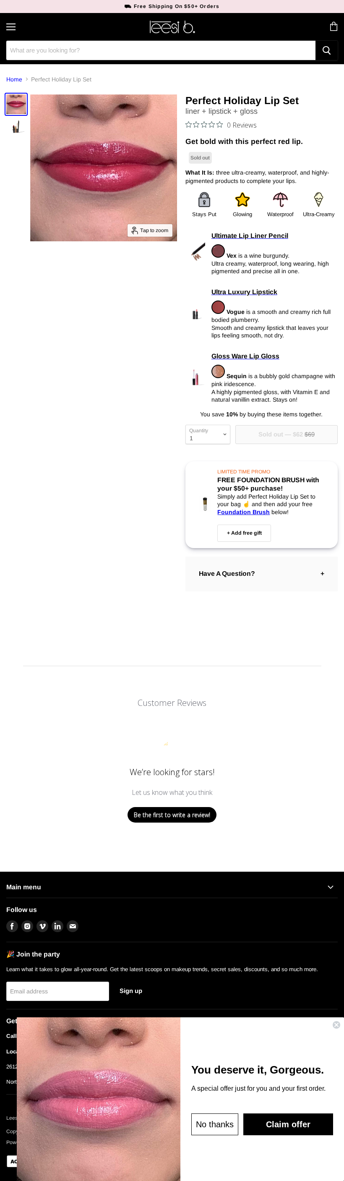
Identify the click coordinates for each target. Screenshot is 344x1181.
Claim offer (288, 1124)
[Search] (326, 50)
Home (14, 79)
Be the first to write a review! (172, 815)
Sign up (131, 991)
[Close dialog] (336, 1025)
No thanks (215, 1124)
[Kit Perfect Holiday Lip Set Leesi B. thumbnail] (16, 104)
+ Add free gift (244, 533)
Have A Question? (227, 573)
